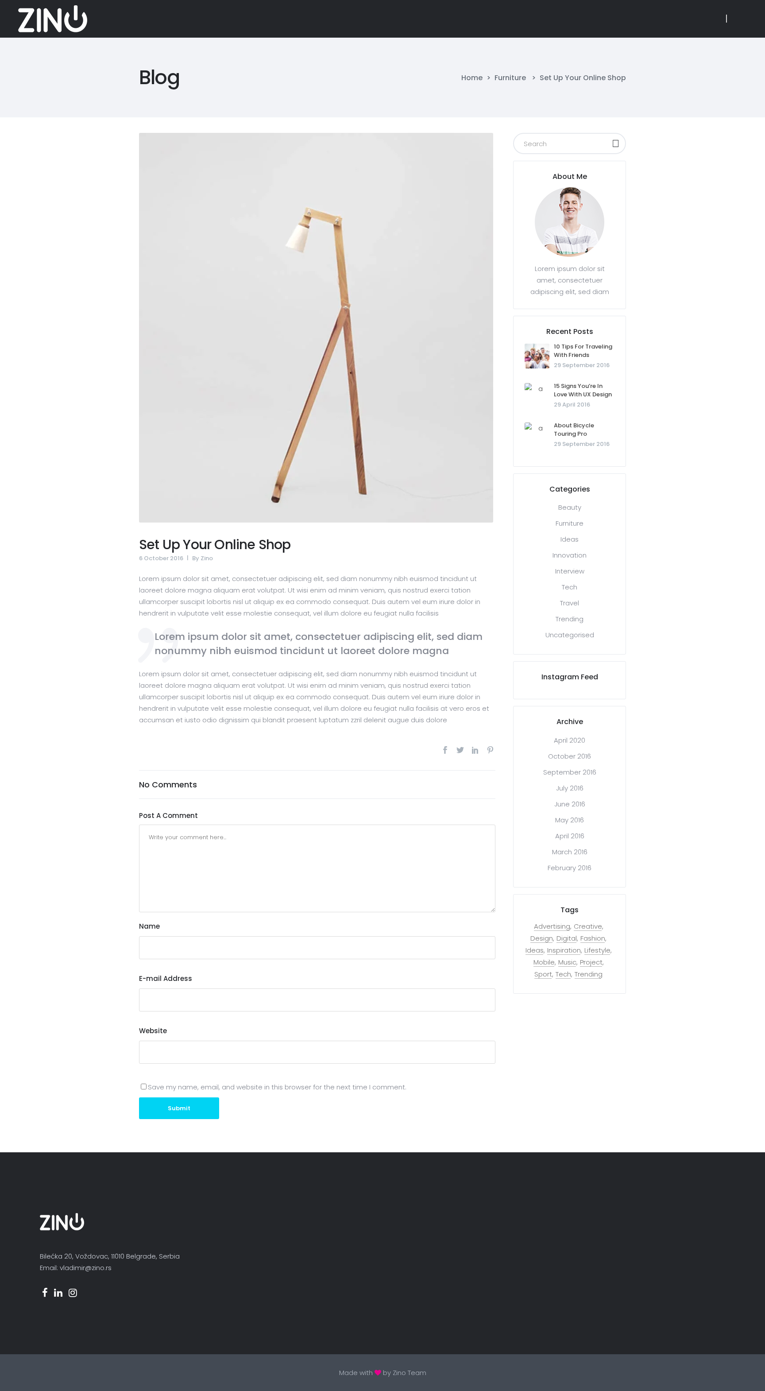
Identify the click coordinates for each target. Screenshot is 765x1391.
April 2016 (569, 836)
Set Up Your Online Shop (215, 544)
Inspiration (564, 950)
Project (591, 962)
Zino (207, 558)
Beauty (569, 507)
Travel (569, 603)
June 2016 (569, 804)
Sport (543, 974)
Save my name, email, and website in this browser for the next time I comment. (277, 1087)
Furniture (510, 77)
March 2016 (569, 851)
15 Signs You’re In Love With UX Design (583, 390)
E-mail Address (165, 978)
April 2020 (569, 740)
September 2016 (569, 772)
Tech (569, 587)
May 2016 (569, 820)
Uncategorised (569, 634)
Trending (569, 619)
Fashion (592, 938)
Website (153, 1030)
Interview (569, 571)
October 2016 (569, 756)
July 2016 (569, 788)
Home (472, 77)
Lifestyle (597, 950)
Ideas (569, 539)
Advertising (552, 926)
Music (567, 962)
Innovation (569, 555)
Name (149, 926)
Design (541, 938)
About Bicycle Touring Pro (574, 429)
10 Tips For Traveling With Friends (583, 350)
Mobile (544, 962)
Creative (588, 926)
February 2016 (569, 867)
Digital (566, 938)
